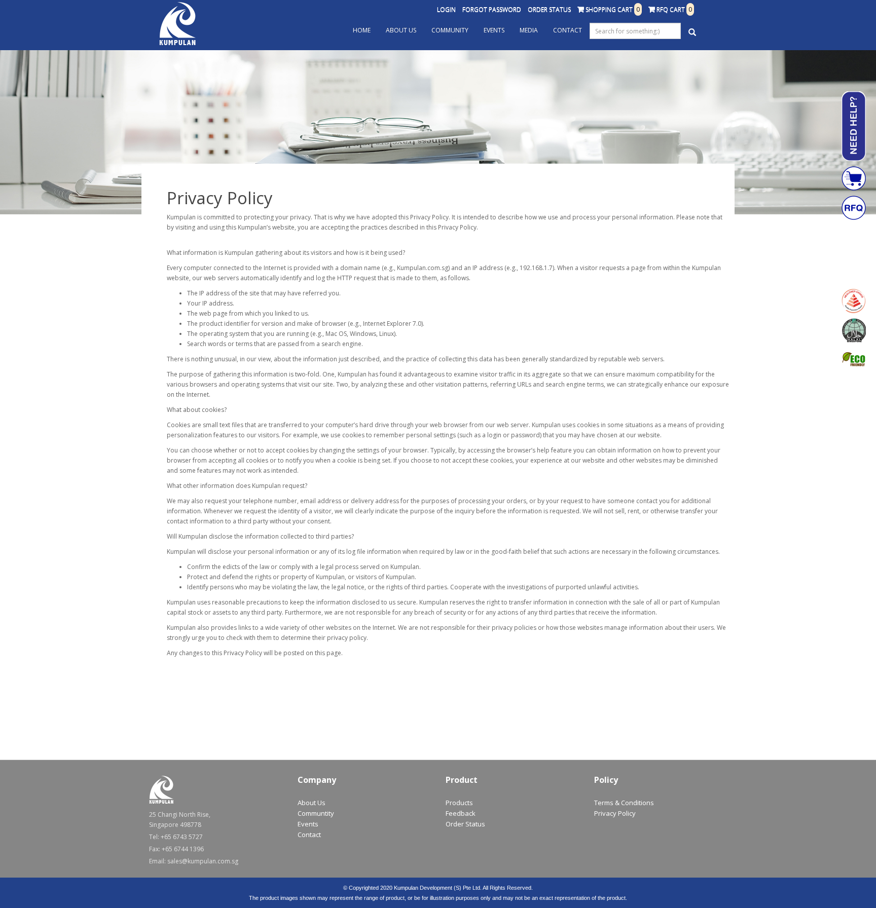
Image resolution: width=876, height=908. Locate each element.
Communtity (316, 813)
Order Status (549, 9)
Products (459, 802)
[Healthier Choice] (854, 301)
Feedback (461, 813)
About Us (401, 30)
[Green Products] (854, 360)
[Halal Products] (854, 330)
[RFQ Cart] (854, 208)
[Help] (854, 126)
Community (449, 30)
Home (362, 30)
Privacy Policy (615, 813)
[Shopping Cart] (854, 178)
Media (529, 30)
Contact (567, 30)
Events (494, 30)
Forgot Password (491, 9)
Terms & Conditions (624, 802)
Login (446, 9)
